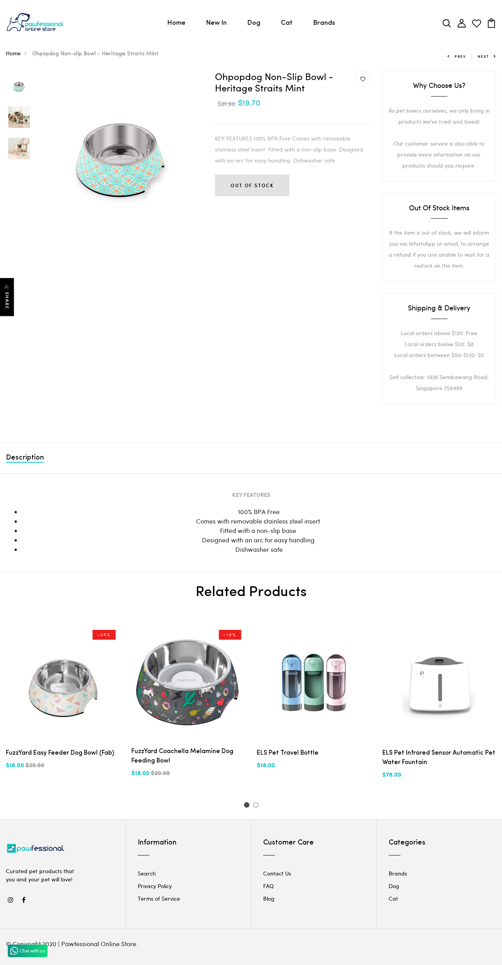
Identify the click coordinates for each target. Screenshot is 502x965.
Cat (287, 23)
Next (483, 56)
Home (176, 23)
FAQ (268, 886)
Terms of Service (159, 898)
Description (25, 458)
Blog (269, 898)
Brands (324, 23)
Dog (253, 23)
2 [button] (257, 806)
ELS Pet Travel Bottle (287, 753)
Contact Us (277, 873)
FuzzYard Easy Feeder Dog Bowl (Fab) (60, 753)
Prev (460, 56)
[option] (19, 86)
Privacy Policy (155, 886)
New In (216, 23)
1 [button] (248, 806)
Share (7, 300)
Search (147, 873)
